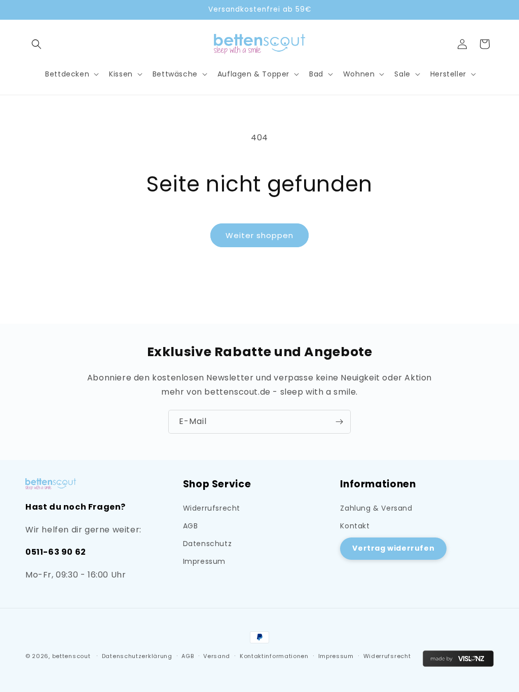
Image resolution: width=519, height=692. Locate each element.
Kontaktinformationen (274, 656)
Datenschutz (207, 544)
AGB (190, 526)
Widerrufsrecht (211, 508)
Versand (216, 656)
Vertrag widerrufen (393, 548)
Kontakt (354, 526)
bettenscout (71, 656)
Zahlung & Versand (376, 508)
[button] (36, 44)
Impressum (204, 561)
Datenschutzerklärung (137, 656)
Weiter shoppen (259, 235)
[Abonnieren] (339, 422)
